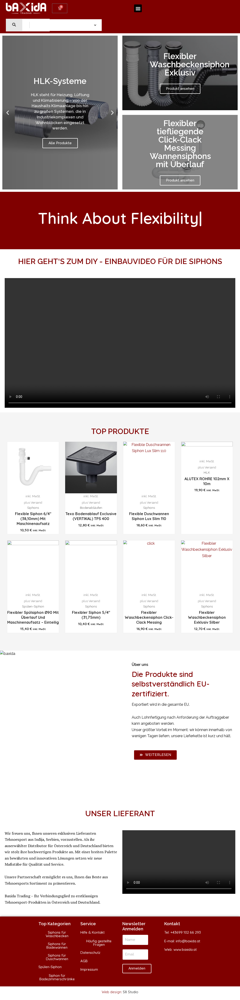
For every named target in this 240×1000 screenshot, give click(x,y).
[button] (138, 8)
